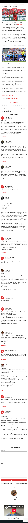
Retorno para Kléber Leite (7, 95)
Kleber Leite (16, 4)
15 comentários (14, 8)
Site (1, 474)
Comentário (3, 450)
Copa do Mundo (5, 4)
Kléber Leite (21, 4)
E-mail (2, 469)
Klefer (3, 5)
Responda (4, 136)
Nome (2, 463)
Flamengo (11, 4)
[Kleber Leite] (14, 1)
